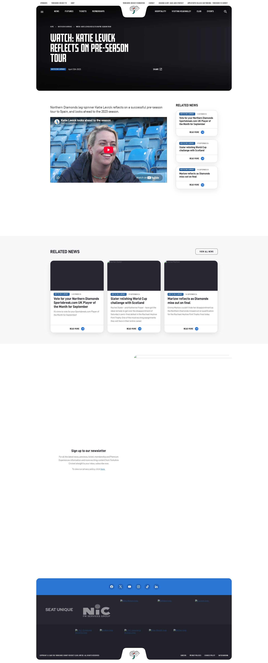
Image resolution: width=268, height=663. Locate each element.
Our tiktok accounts (147, 586)
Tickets (83, 11)
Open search (225, 11)
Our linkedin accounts (156, 586)
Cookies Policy (209, 655)
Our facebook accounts (111, 586)
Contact (151, 3)
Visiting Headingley (181, 11)
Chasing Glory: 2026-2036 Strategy (171, 3)
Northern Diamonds (65, 27)
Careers (183, 655)
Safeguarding (223, 655)
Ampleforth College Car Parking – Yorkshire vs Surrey (208, 3)
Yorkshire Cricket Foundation (134, 3)
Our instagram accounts (138, 586)
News (56, 11)
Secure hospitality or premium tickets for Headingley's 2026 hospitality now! (197, 206)
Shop (72, 3)
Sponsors (43, 3)
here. (103, 469)
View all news (207, 251)
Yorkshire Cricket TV (59, 3)
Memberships (98, 11)
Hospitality (160, 11)
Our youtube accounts (129, 586)
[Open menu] (42, 12)
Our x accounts (120, 586)
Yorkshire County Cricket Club (134, 9)
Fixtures (69, 11)
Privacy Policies (195, 655)
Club (199, 11)
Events (210, 11)
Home (52, 27)
